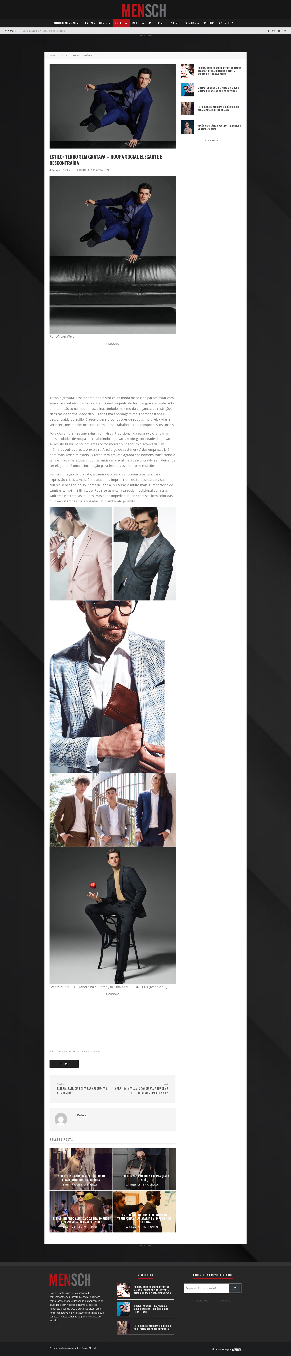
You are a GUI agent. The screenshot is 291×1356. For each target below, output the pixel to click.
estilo (77, 1051)
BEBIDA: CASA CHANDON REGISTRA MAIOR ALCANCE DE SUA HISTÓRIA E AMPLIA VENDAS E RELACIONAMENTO (219, 71)
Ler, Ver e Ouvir (96, 23)
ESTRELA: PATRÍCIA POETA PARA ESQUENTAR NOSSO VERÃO (82, 1089)
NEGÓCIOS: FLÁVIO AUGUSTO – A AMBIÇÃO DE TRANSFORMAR (219, 127)
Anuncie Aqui (229, 23)
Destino (174, 23)
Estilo (120, 23)
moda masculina (92, 1051)
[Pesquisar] (235, 1288)
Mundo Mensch (65, 23)
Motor (209, 23)
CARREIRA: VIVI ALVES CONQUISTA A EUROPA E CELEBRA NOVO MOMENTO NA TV (141, 1089)
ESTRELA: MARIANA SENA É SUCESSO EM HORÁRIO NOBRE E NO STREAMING (59, 30)
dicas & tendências (61, 1051)
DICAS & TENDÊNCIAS (75, 169)
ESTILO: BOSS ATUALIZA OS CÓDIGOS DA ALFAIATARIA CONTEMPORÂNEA (218, 108)
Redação (55, 170)
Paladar (191, 23)
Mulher (154, 23)
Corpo (137, 23)
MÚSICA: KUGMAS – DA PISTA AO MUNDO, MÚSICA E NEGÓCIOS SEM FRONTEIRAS (219, 89)
